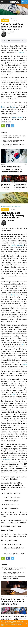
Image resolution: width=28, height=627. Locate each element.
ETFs (12, 206)
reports (21, 52)
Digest (8, 206)
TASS (23, 345)
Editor (9, 33)
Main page (3, 18)
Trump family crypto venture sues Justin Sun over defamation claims (13, 136)
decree (25, 364)
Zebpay (12, 107)
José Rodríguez (11, 31)
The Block (14, 295)
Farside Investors (17, 245)
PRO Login (24, 2)
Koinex (3, 107)
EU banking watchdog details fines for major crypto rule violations (13, 140)
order (13, 394)
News (8, 18)
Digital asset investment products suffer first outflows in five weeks (13, 577)
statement (6, 460)
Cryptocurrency (14, 18)
